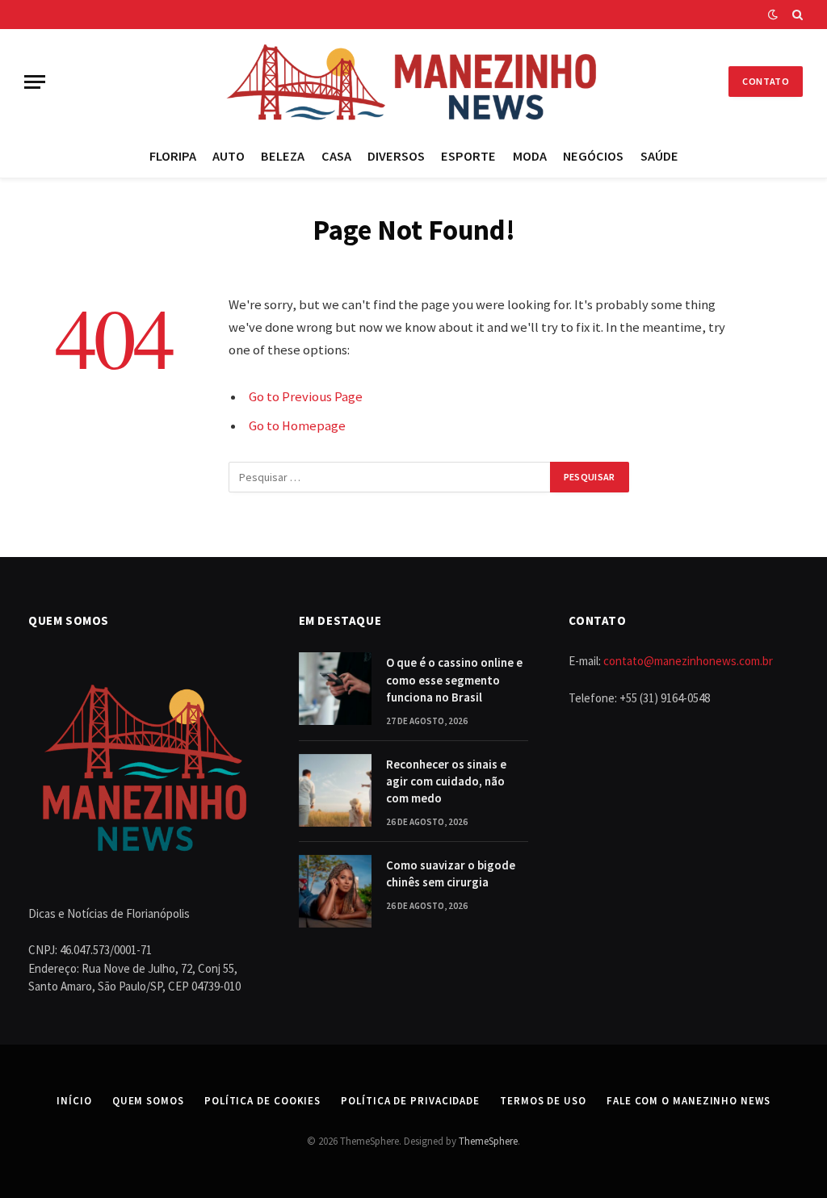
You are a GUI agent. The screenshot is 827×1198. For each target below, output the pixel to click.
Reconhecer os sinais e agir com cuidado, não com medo (446, 781)
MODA (530, 156)
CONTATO (765, 81)
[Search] (796, 14)
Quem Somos (148, 1101)
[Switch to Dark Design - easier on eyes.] (773, 14)
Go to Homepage (297, 425)
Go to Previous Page (306, 396)
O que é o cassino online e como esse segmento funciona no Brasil (454, 680)
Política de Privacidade (410, 1101)
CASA (336, 156)
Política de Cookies (262, 1101)
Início (74, 1101)
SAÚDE (659, 156)
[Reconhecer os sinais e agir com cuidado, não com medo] (335, 790)
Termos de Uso (543, 1101)
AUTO (228, 156)
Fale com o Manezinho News (688, 1101)
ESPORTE (468, 156)
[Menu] (34, 82)
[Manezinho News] (413, 81)
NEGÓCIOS (593, 156)
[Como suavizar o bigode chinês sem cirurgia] (335, 891)
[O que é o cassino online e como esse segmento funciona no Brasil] (335, 688)
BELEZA (282, 156)
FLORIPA (172, 156)
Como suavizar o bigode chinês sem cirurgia (450, 873)
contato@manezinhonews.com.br (688, 660)
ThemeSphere (488, 1141)
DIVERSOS (396, 156)
